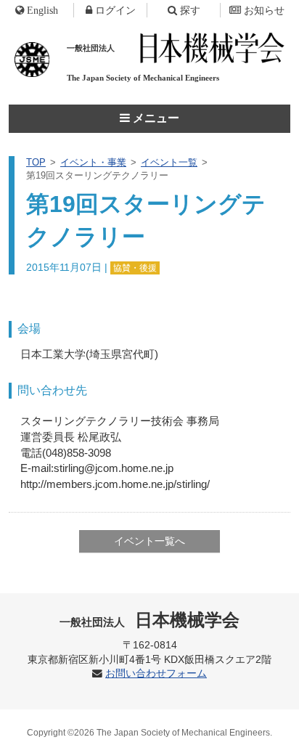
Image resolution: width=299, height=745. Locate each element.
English (42, 10)
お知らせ (264, 10)
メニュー (154, 118)
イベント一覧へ (149, 541)
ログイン (115, 10)
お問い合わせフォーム (156, 673)
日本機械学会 (150, 620)
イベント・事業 (93, 162)
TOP (36, 162)
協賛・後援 (135, 268)
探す (190, 10)
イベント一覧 (169, 162)
